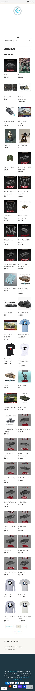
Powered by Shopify (17, 679)
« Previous (9, 626)
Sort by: (17, 37)
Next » (19, 631)
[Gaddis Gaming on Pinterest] (11, 641)
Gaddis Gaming (13, 671)
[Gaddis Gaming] (17, 11)
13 (14, 631)
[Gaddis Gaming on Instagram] (14, 641)
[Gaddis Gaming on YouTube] (8, 641)
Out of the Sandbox (24, 677)
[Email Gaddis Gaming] (17, 641)
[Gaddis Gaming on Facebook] (5, 641)
